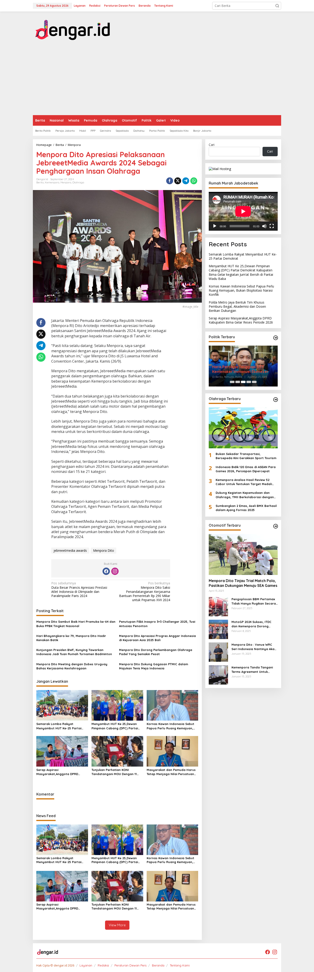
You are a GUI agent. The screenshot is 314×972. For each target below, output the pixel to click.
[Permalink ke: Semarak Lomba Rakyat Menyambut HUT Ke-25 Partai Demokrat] (62, 705)
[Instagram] (115, 571)
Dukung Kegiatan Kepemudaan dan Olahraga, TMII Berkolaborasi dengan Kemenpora (245, 495)
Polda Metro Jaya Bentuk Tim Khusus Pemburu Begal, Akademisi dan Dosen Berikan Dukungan (237, 306)
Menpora (65, 182)
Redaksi (103, 965)
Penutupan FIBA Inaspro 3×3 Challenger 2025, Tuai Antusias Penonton (157, 624)
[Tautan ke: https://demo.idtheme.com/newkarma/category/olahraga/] (275, 399)
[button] (277, 6)
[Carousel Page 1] (232, 382)
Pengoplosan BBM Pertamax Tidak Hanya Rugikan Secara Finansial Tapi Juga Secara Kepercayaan (253, 601)
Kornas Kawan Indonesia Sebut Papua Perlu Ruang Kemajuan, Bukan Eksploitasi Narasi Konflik (171, 726)
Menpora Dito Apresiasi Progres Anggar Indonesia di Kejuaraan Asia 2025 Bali (157, 638)
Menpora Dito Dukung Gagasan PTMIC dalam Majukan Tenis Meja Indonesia (153, 666)
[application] (243, 211)
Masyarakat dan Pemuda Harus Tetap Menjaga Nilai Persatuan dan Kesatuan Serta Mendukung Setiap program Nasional (171, 772)
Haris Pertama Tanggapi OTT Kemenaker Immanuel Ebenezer (240, 369)
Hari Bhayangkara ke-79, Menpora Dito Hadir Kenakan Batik (71, 638)
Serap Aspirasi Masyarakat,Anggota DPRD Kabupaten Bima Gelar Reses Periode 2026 (58, 772)
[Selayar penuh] (271, 226)
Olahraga (78, 182)
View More (117, 925)
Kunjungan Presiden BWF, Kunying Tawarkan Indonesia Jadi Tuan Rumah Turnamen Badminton (74, 652)
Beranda (158, 965)
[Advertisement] (157, 80)
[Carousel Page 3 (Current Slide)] (243, 382)
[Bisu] (264, 226)
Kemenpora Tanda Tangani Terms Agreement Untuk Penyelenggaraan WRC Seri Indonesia (252, 670)
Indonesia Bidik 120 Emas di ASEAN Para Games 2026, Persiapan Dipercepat (246, 469)
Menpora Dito (103, 550)
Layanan (86, 965)
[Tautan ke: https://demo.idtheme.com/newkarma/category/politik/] (275, 338)
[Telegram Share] (185, 180)
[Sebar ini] (169, 180)
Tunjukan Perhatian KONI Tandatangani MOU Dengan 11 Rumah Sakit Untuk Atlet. (114, 772)
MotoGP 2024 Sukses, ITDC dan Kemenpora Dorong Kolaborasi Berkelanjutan (251, 624)
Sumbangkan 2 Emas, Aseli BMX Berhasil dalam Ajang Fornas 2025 (246, 508)
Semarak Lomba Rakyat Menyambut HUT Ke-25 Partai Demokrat (58, 726)
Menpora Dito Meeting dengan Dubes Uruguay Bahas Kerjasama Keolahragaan (71, 666)
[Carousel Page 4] (248, 382)
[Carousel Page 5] (254, 382)
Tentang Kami (180, 965)
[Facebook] (106, 571)
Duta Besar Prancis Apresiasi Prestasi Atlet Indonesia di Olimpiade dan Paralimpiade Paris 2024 (79, 589)
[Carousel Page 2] (237, 382)
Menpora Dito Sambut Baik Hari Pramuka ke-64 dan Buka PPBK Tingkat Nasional (75, 624)
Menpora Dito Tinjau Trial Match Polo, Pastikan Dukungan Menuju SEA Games (243, 583)
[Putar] (214, 226)
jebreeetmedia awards (70, 550)
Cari (211, 144)
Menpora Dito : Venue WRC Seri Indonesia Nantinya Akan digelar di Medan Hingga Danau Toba (253, 647)
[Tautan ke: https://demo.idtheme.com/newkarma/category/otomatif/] (275, 526)
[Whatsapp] (193, 180)
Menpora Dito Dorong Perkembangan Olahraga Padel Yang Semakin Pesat (155, 652)
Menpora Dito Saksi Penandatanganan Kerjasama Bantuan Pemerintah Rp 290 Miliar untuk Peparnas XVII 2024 (144, 591)
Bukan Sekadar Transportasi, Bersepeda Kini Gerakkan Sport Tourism (246, 456)
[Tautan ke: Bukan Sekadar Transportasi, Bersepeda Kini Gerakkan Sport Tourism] (243, 427)
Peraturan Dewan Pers (130, 965)
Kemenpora (52, 182)
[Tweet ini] (177, 180)
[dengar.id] (73, 28)
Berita (40, 182)
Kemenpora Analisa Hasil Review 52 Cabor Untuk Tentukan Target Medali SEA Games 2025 (244, 482)
